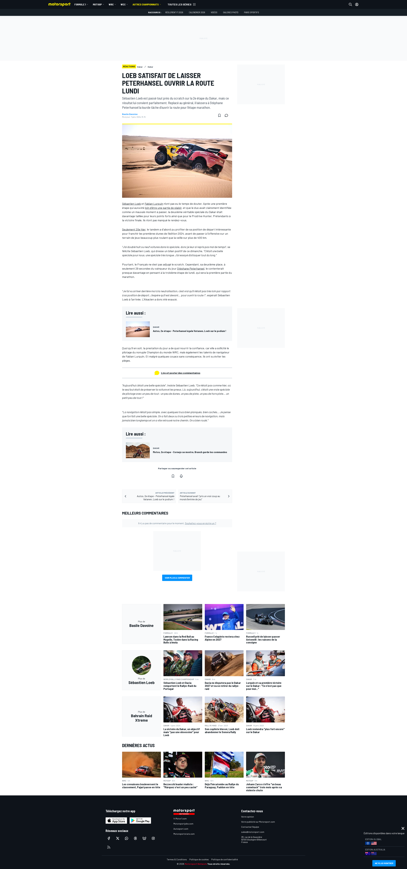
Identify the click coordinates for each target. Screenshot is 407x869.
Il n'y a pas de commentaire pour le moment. (177, 523)
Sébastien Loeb (131, 203)
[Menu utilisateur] (357, 4)
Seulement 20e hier (133, 229)
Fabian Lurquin (154, 203)
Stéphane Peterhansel (190, 268)
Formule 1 (80, 4)
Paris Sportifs (251, 12)
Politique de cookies (199, 859)
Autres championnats (146, 4)
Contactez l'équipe (250, 826)
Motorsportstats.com (184, 833)
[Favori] (219, 115)
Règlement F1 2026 (174, 12)
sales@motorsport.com (252, 832)
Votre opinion (247, 816)
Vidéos (214, 12)
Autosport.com (180, 828)
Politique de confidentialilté (224, 859)
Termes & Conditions (177, 859)
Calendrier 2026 (197, 12)
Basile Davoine (130, 114)
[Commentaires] (227, 115)
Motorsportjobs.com (183, 823)
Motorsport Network (196, 863)
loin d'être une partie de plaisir (163, 208)
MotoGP (97, 4)
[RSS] (109, 847)
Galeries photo (230, 12)
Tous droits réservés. (218, 863)
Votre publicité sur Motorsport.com (258, 821)
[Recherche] (350, 4)
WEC (123, 4)
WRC (111, 4)
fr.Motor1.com (180, 818)
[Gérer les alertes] (181, 476)
